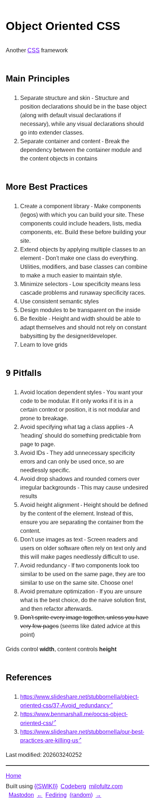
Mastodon (21, 795)
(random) (81, 795)
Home (13, 776)
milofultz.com (106, 786)
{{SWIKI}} (46, 786)
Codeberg (73, 786)
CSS (33, 50)
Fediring (56, 795)
